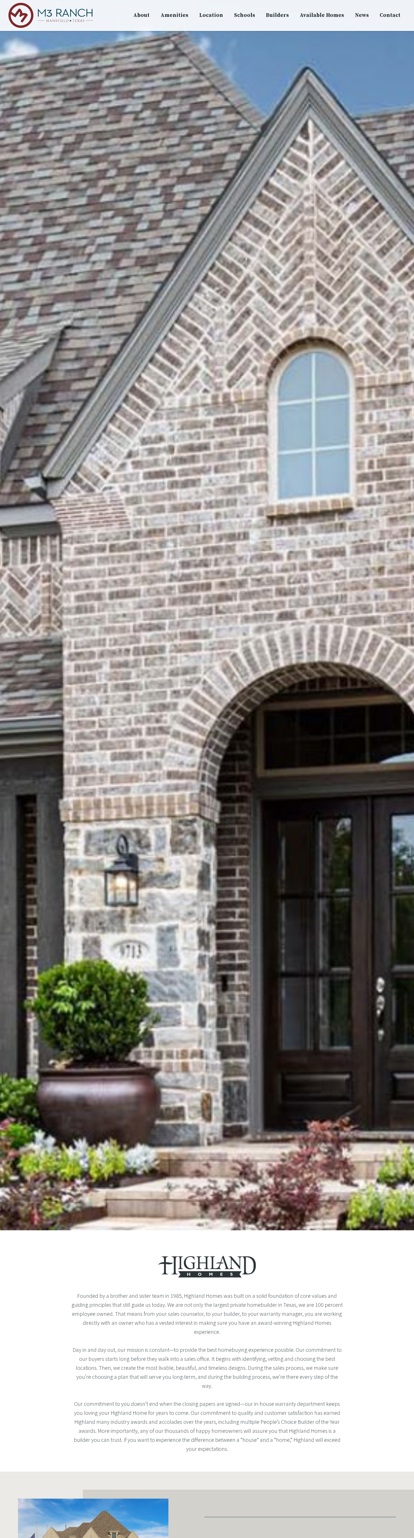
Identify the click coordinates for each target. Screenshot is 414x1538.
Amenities (174, 15)
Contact (390, 15)
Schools (244, 15)
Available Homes (322, 15)
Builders (277, 15)
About (141, 15)
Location (211, 15)
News (362, 15)
